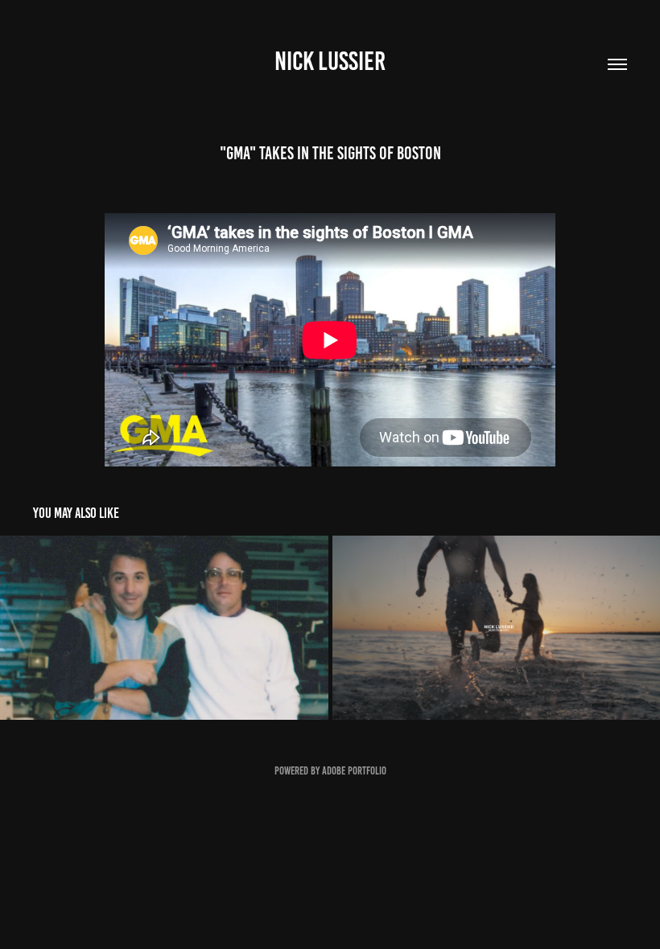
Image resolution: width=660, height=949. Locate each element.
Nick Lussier (330, 61)
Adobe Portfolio (354, 771)
